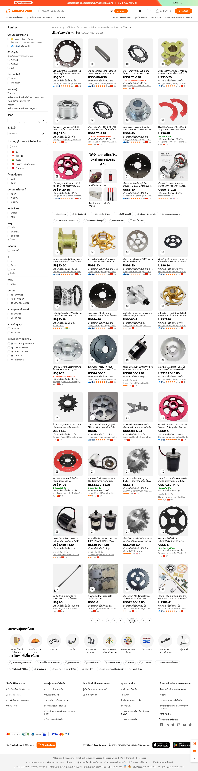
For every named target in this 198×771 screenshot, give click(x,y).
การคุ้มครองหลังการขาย (55, 706)
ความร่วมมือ (165, 714)
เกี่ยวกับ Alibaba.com (15, 683)
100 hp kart (146, 663)
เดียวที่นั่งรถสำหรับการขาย (50, 663)
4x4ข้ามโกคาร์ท (81, 214)
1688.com (69, 758)
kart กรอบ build (114, 663)
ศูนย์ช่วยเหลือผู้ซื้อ (129, 689)
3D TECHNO (58, 325)
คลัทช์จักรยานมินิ (124, 214)
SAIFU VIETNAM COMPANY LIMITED (138, 491)
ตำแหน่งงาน (11, 706)
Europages (141, 758)
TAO (121, 758)
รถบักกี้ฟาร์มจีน (139, 220)
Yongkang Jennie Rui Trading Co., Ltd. (173, 142)
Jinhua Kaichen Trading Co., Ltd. (137, 608)
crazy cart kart (118, 220)
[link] (194, 743)
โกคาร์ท (58, 669)
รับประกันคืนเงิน (51, 695)
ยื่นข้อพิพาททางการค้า (131, 700)
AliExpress (57, 758)
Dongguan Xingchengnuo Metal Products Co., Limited (68, 83)
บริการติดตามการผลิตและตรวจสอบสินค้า (60, 712)
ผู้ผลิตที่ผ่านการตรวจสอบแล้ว (95, 689)
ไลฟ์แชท (125, 695)
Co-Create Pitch (13, 695)
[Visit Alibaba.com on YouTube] (184, 724)
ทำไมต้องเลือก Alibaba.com (18, 689)
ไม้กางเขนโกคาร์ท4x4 (148, 214)
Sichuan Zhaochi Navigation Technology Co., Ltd (68, 437)
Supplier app (99, 745)
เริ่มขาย (163, 695)
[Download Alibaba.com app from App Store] (161, 745)
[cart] (149, 11)
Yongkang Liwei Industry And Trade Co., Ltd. (138, 85)
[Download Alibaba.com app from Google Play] (182, 745)
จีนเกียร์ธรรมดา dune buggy (67, 220)
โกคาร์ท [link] (127, 27)
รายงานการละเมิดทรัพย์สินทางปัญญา (135, 712)
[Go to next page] (149, 620)
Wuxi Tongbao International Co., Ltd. (68, 608)
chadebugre (61, 214)
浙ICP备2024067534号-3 (173, 767)
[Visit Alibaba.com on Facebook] (161, 724)
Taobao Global (111, 758)
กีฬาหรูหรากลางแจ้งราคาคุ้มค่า (105, 27)
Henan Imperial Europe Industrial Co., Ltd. (173, 608)
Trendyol (130, 758)
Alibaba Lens (16, 745)
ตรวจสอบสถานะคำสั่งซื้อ (171, 700)
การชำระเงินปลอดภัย (53, 689)
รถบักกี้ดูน (72, 669)
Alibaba (55, 27)
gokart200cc (73, 663)
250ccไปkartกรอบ (102, 214)
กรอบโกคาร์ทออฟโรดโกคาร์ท (112, 669)
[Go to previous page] (91, 620)
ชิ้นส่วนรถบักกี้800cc (20, 669)
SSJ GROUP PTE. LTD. (132, 551)
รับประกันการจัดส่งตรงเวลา (56, 700)
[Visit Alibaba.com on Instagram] (178, 724)
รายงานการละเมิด (129, 719)
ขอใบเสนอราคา (90, 695)
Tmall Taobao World (84, 758)
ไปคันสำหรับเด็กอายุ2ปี (95, 220)
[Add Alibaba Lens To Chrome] (46, 745)
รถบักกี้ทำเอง (137, 669)
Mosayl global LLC (166, 196)
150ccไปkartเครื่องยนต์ (169, 663)
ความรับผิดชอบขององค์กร (17, 700)
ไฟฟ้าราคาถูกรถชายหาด (21, 663)
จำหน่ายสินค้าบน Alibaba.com (173, 689)
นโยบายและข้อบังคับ (53, 719)
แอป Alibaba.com (141, 745)
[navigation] (28, 324)
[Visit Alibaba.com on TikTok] (190, 724)
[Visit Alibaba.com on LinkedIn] (167, 724)
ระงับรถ (131, 663)
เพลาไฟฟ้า (89, 669)
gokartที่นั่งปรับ (93, 663)
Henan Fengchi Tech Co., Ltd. (136, 383)
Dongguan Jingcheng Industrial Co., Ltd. (68, 139)
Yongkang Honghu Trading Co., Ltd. (138, 437)
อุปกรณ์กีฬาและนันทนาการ (74, 27)
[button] (111, 11)
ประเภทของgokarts (172, 214)
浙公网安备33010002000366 (146, 767)
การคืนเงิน (126, 706)
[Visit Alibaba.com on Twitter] (173, 724)
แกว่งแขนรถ (41, 669)
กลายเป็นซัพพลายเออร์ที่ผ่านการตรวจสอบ (174, 707)
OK (43, 120)
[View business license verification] (125, 766)
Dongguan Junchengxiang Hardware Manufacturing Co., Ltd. (103, 83)
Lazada (99, 758)
